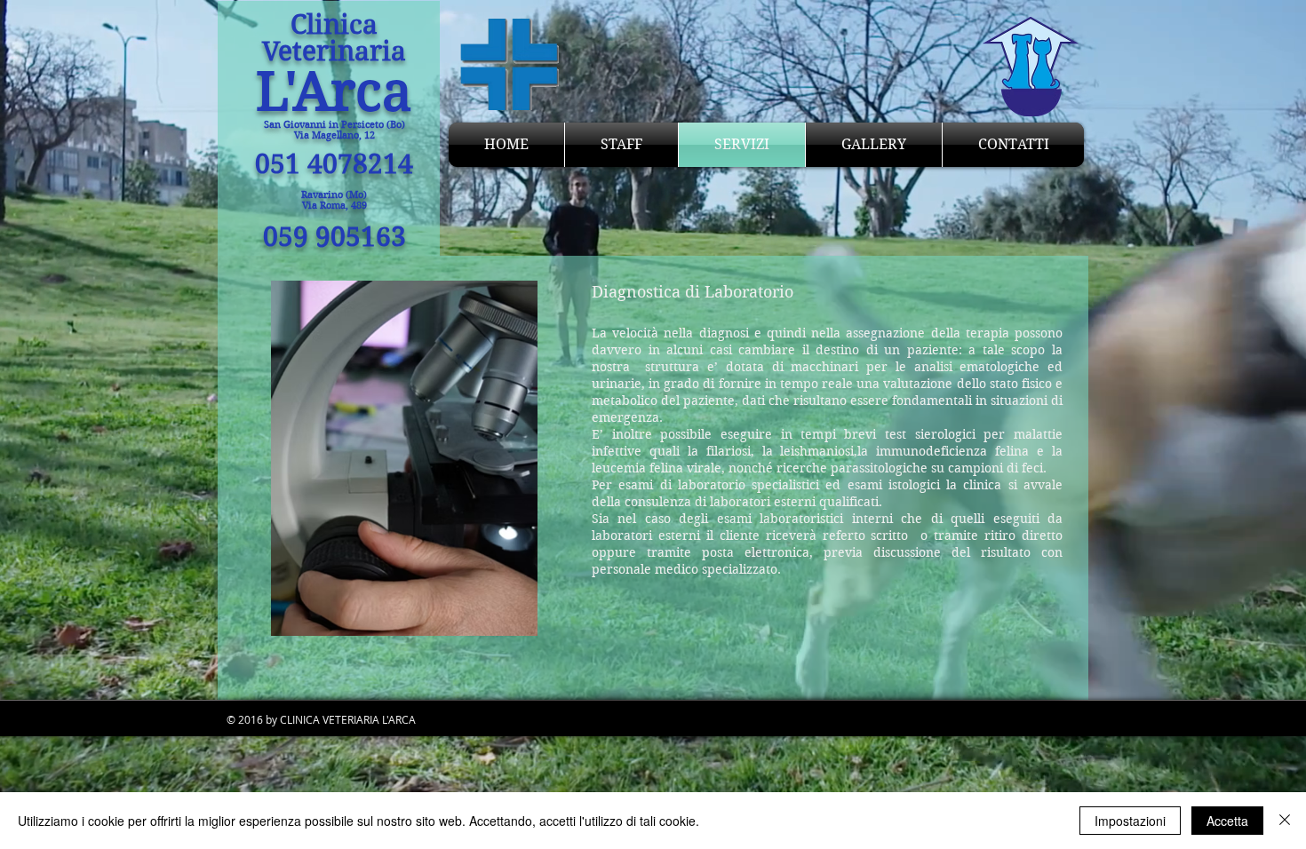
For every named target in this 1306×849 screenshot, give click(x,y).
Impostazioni (1130, 820)
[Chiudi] (1284, 820)
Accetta (1227, 820)
